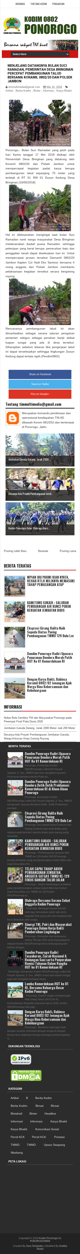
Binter (36, 90)
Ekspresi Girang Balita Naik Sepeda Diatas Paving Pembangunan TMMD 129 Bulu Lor (50, 632)
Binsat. (55, 1105)
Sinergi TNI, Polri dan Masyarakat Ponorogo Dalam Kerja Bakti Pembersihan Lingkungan (48, 928)
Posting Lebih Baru (15, 551)
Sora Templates (34, 1246)
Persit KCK (18, 1137)
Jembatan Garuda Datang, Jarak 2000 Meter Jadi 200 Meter (39, 728)
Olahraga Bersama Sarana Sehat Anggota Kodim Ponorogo (47, 902)
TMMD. (32, 1144)
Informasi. (36, 1121)
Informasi (48, 90)
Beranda (20, 4)
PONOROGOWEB (40, 1241)
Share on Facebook (40, 374)
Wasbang (17, 1152)
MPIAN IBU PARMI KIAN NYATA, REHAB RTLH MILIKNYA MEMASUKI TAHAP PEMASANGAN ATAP (51, 581)
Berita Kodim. (19, 1105)
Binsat (39, 1105)
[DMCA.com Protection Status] (26, 1076)
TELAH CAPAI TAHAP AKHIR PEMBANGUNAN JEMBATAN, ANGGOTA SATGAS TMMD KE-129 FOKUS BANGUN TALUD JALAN (47, 874)
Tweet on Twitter (40, 384)
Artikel (9, 90)
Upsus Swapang (54, 1144)
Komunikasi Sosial (47, 1129)
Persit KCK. (39, 1137)
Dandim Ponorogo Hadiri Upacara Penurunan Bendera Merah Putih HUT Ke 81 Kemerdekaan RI (50, 657)
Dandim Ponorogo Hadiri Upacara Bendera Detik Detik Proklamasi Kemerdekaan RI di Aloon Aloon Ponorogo (48, 787)
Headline (50, 1113)
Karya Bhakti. (19, 1129)
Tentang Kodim (38, 4)
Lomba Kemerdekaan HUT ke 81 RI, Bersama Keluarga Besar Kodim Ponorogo (46, 987)
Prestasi (59, 1137)
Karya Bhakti (64, 90)
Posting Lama (68, 551)
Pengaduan (58, 4)
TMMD (15, 1144)
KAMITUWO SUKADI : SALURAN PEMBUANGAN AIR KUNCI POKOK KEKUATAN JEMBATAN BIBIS (49, 606)
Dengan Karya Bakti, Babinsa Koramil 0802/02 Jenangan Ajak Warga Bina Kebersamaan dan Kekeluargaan (49, 685)
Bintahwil (16, 1113)
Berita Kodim (23, 90)
